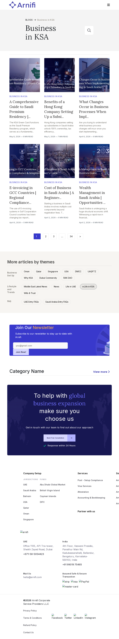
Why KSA (28, 278)
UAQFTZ (92, 271)
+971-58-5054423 (33, 554)
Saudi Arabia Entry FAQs (56, 302)
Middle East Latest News (35, 286)
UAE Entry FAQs (31, 302)
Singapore (53, 271)
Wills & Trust (30, 293)
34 (71, 236)
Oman (26, 271)
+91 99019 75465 (72, 564)
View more (100, 371)
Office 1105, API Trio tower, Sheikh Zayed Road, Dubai (38, 547)
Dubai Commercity (48, 278)
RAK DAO (67, 278)
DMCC (78, 271)
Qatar (38, 271)
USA (66, 271)
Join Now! (21, 352)
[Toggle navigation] (108, 5)
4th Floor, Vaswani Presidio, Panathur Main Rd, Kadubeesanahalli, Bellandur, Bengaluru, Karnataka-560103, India (78, 552)
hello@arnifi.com (32, 577)
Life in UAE (71, 286)
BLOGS (29, 20)
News (56, 286)
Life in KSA (88, 286)
